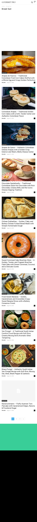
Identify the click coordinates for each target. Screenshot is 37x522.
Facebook (7, 509)
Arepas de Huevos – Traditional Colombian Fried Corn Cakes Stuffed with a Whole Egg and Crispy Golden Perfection (18, 78)
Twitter (6, 515)
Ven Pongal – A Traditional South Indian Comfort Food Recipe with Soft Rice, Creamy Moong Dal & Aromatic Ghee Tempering (18, 334)
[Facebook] (2, 509)
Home (3, 6)
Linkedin (6, 512)
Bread (3, 218)
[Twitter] (2, 515)
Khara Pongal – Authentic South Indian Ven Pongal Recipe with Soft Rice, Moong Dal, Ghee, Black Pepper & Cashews (18, 371)
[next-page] (23, 418)
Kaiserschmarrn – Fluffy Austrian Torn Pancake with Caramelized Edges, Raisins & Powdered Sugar (18, 406)
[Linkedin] (2, 512)
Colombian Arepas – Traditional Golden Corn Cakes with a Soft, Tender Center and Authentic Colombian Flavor (18, 114)
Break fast (4, 72)
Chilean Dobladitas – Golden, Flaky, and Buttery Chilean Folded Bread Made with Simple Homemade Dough (18, 223)
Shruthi (4, 82)
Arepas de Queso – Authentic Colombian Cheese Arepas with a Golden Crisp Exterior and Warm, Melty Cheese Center (18, 149)
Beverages (4, 180)
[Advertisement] (18, 31)
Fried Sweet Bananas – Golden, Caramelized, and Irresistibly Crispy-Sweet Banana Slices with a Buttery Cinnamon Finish (16, 300)
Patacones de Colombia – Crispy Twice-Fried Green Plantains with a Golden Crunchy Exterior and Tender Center (17, 499)
